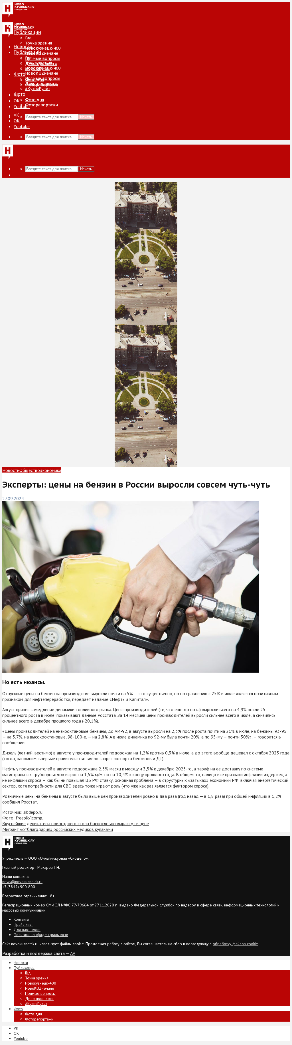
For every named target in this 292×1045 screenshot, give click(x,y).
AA (72, 953)
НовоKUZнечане (41, 53)
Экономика (50, 470)
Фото (19, 74)
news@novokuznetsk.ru (22, 881)
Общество (29, 470)
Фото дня (34, 99)
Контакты (21, 919)
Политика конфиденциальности (41, 934)
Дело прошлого (41, 83)
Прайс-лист (23, 924)
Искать (86, 117)
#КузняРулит (37, 88)
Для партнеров (27, 929)
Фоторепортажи (41, 104)
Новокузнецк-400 (42, 48)
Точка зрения (38, 43)
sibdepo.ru (32, 812)
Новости (23, 46)
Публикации (27, 52)
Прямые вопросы (42, 58)
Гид (28, 57)
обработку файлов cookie (235, 943)
